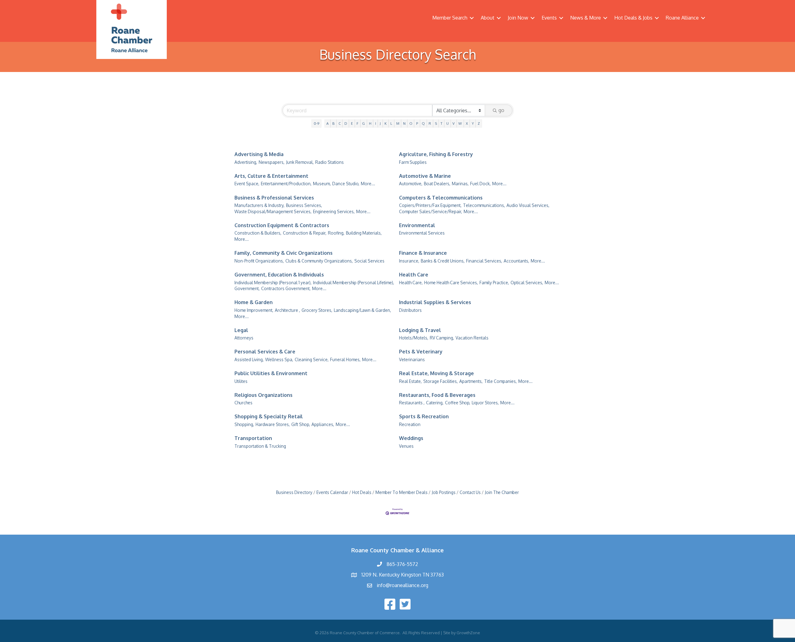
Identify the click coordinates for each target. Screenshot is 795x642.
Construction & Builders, (257, 233)
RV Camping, (442, 337)
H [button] (370, 123)
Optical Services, (527, 282)
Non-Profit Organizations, (259, 260)
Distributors (410, 310)
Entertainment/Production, (286, 183)
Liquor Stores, (485, 402)
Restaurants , (412, 402)
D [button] (345, 123)
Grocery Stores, (317, 310)
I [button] (375, 123)
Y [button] (473, 123)
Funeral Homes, (345, 359)
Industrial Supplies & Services (435, 302)
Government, (247, 288)
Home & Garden (253, 302)
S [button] (436, 123)
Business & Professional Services (274, 198)
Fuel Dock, (480, 183)
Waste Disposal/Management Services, (272, 211)
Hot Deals (361, 492)
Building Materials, (364, 233)
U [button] (447, 123)
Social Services (369, 260)
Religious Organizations (263, 395)
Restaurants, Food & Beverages (437, 395)
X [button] (467, 123)
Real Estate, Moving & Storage (436, 373)
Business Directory (294, 492)
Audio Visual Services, (528, 205)
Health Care (413, 275)
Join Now (518, 18)
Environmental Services (422, 233)
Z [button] (479, 123)
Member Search (449, 18)
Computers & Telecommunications (441, 198)
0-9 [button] (316, 123)
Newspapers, (271, 162)
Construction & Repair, (304, 233)
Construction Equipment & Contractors (281, 225)
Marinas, (460, 183)
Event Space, (246, 183)
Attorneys (243, 337)
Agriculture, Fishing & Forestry (436, 154)
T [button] (442, 123)
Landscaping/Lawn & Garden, (362, 310)
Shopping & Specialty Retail (268, 416)
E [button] (352, 123)
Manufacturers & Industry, (259, 205)
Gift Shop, (300, 424)
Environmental (417, 225)
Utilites (241, 381)
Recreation (409, 424)
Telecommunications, (484, 205)
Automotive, (410, 183)
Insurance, (409, 260)
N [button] (404, 123)
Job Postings (444, 492)
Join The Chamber (502, 492)
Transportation (253, 438)
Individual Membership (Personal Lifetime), (353, 282)
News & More (585, 18)
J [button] (380, 123)
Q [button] (423, 123)
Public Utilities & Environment (270, 373)
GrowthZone (468, 632)
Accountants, (516, 260)
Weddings (411, 438)
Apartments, (471, 381)
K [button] (385, 123)
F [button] (357, 123)
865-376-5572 (402, 564)
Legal (241, 330)
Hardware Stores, (273, 424)
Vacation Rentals (472, 337)
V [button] (453, 123)
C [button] (339, 123)
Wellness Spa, (279, 359)
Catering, (434, 402)
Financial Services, (484, 260)
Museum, (322, 183)
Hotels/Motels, (413, 337)
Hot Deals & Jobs (633, 18)
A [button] (327, 123)
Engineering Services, (334, 211)
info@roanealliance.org (402, 585)
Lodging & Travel (420, 330)
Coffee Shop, (457, 402)
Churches (243, 402)
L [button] (391, 123)
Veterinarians (412, 359)
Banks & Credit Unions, (443, 260)
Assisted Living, (249, 359)
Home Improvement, (253, 310)
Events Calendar (332, 492)
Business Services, (304, 205)
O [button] (410, 123)
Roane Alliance (682, 18)
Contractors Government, (286, 288)
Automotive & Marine (425, 176)
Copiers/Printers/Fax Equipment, (430, 205)
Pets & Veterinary (421, 351)
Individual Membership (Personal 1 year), (272, 282)
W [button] (460, 123)
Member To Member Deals (401, 492)
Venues (406, 446)
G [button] (363, 123)
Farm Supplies (413, 162)
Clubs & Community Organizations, (319, 260)
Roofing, (336, 233)
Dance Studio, (345, 183)
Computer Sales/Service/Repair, (430, 211)
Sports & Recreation (424, 416)
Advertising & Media (259, 154)
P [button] (417, 123)
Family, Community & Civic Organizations (283, 253)
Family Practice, (494, 282)
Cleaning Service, (312, 359)
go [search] (501, 110)
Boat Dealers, (437, 183)
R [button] (430, 123)
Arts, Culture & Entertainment (271, 176)
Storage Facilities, (440, 381)
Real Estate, (410, 381)
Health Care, (411, 282)
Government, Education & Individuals (279, 275)
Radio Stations (329, 162)
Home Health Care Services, (451, 282)
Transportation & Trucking (260, 446)
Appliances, (322, 424)
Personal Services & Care (264, 351)
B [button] (333, 123)
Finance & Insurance (423, 253)
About (487, 18)
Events (549, 18)
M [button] (397, 123)
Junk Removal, (300, 162)
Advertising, (245, 162)
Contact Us (470, 492)
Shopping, (244, 424)
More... (368, 183)
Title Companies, (500, 381)
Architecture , (287, 310)
